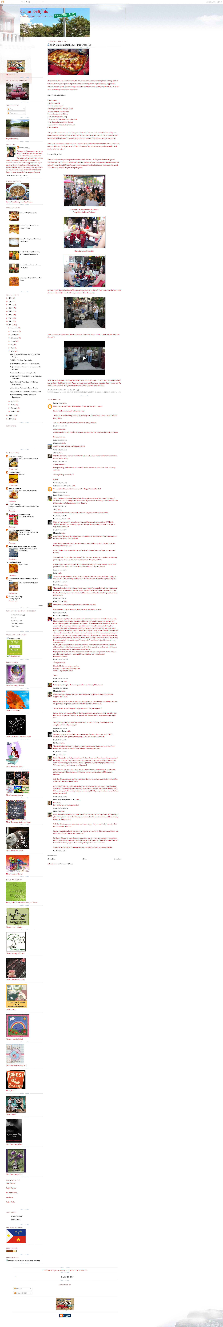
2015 (11, 308)
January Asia (57, 403)
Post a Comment (52, 855)
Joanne (55, 452)
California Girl (58, 601)
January (14, 411)
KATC (13, 617)
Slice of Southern (15, 488)
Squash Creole (23, 564)
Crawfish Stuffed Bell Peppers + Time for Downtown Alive (29, 253)
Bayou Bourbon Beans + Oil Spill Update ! (25, 363)
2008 (11, 419)
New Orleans (10, 1183)
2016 (11, 304)
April (13, 401)
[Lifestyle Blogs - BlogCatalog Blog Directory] (23, 1260)
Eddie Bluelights (59, 495)
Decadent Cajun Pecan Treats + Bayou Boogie (29, 227)
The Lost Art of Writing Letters (28, 582)
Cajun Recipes (60, 392)
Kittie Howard (58, 585)
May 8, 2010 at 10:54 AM (60, 582)
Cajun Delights (34, 11)
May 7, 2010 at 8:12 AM (60, 483)
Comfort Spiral (14, 472)
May (13, 351)
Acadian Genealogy (18, 615)
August (13, 341)
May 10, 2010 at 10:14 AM (60, 678)
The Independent (17, 623)
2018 (11, 298)
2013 (11, 315)
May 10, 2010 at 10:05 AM (60, 660)
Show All (40, 605)
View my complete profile (17, 175)
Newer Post (51, 859)
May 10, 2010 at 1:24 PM (60, 740)
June (13, 348)
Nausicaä (21, 474)
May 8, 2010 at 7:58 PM (59, 598)
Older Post (117, 859)
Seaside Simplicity (15, 596)
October (14, 334)
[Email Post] (77, 389)
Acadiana (9, 1197)
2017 (11, 301)
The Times (15, 626)
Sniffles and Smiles (59, 519)
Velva (55, 509)
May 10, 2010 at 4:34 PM (60, 752)
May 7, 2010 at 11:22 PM (60, 530)
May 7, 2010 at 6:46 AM (60, 461)
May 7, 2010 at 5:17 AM (60, 449)
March (13, 404)
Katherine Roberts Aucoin (62, 485)
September (15, 338)
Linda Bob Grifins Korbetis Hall (64, 799)
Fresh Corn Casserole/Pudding (28, 458)
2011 (11, 321)
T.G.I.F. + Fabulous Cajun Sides (21, 360)
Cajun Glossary (16, 1216)
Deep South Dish (15, 562)
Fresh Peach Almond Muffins (28, 490)
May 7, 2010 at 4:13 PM (59, 506)
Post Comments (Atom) (65, 864)
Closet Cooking (14, 504)
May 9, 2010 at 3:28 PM (59, 613)
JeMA (55, 573)
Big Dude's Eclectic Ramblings (20, 530)
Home (84, 859)
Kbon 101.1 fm (16, 620)
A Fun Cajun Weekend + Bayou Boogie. (24, 388)
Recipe (99, 392)
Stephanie (56, 743)
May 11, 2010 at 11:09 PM (60, 808)
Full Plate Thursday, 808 (26, 516)
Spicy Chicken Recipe (112, 392)
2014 (11, 311)
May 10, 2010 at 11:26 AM (60, 688)
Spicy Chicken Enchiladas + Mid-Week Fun (70, 44)
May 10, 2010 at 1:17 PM (60, 728)
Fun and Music (90, 392)
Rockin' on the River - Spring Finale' (23, 373)
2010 (11, 325)
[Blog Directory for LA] (11, 1251)
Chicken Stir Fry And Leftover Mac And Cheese (28, 533)
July (12, 344)
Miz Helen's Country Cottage (19, 514)
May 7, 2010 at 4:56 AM (60, 440)
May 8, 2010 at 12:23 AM (60, 570)
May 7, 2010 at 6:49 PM (59, 516)
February (14, 408)
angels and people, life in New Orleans (22, 546)
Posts (11, 109)
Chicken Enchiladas (75, 392)
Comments (13, 113)
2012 (11, 318)
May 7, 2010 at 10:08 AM (60, 492)
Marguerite (57, 533)
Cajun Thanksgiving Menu (27, 212)
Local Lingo (15, 1219)
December (14, 328)
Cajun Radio (10, 1202)
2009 (11, 415)
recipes (18, 653)
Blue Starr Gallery (16, 456)
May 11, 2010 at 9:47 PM (60, 796)
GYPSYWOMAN (59, 615)
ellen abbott (57, 443)
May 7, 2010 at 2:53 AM (60, 426)
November (15, 331)
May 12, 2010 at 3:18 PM (60, 851)
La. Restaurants (11, 1192)
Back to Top (67, 1277)
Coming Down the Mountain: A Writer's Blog (23, 579)
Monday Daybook (14, 599)
